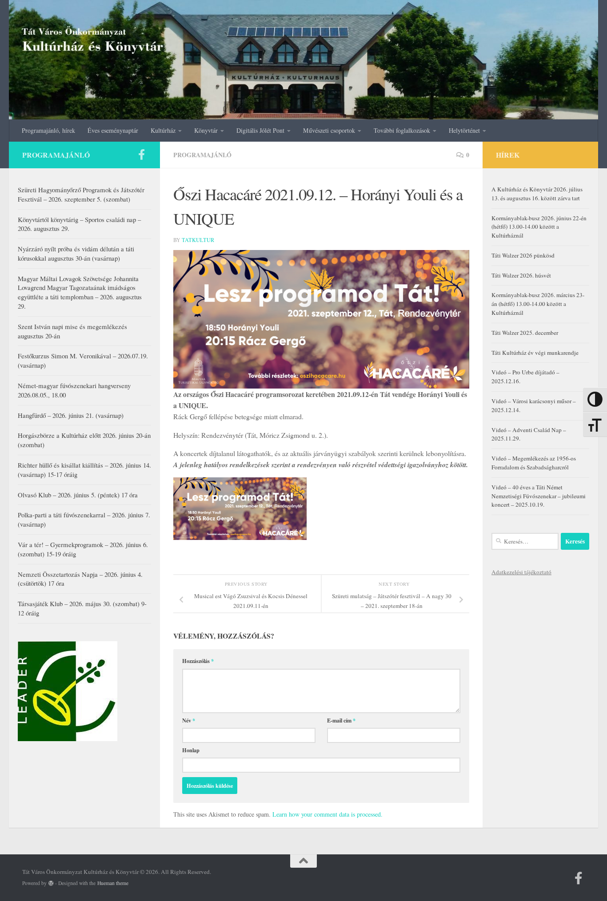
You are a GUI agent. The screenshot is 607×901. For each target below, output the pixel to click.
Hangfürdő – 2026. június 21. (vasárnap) (71, 415)
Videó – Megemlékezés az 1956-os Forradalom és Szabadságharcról (533, 462)
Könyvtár (206, 130)
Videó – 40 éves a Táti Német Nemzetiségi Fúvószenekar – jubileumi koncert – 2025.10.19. (538, 496)
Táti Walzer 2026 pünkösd (523, 255)
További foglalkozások (402, 130)
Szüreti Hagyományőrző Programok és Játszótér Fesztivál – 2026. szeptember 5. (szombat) (81, 194)
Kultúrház (163, 130)
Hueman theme (112, 883)
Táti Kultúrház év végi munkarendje (535, 353)
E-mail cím (341, 720)
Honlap (191, 750)
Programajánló (202, 154)
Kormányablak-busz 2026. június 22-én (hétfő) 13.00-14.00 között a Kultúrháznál (539, 227)
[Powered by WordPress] (51, 883)
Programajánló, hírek (48, 130)
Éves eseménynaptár (113, 130)
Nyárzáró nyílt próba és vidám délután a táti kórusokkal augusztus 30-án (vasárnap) (76, 253)
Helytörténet (464, 130)
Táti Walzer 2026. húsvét (521, 275)
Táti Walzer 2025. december (524, 333)
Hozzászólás (198, 661)
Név (188, 720)
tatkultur (198, 239)
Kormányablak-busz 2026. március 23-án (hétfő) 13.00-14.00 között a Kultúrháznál (537, 304)
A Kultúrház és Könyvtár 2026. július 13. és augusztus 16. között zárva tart (537, 193)
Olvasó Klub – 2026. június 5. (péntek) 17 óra (78, 494)
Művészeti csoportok (329, 130)
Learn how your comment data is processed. (327, 814)
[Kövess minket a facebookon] (141, 154)
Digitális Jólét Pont (260, 130)
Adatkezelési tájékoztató (521, 572)
